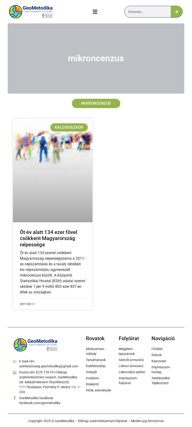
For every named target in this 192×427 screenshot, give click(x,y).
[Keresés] (176, 11)
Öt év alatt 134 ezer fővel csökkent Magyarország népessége (48, 238)
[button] (95, 12)
